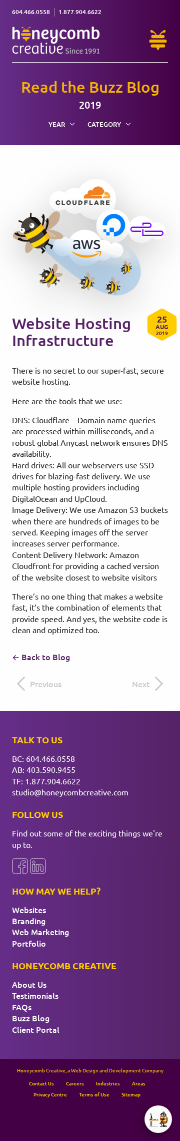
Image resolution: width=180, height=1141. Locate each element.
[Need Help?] (158, 40)
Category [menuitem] (104, 124)
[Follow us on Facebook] (20, 866)
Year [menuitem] (56, 124)
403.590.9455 (51, 769)
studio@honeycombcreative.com (70, 792)
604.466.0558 (50, 758)
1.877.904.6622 (52, 781)
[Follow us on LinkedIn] (38, 866)
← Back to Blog (41, 656)
